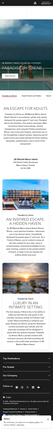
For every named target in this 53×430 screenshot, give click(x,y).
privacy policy (34, 422)
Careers (22, 409)
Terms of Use (32, 409)
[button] (35, 3)
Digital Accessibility (31, 415)
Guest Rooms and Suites (31, 96)
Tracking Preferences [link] (10, 409)
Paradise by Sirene (9, 96)
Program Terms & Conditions (12, 412)
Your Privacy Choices (14, 415)
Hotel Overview (10, 76)
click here (20, 425)
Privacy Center (30, 412)
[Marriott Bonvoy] (45, 3)
